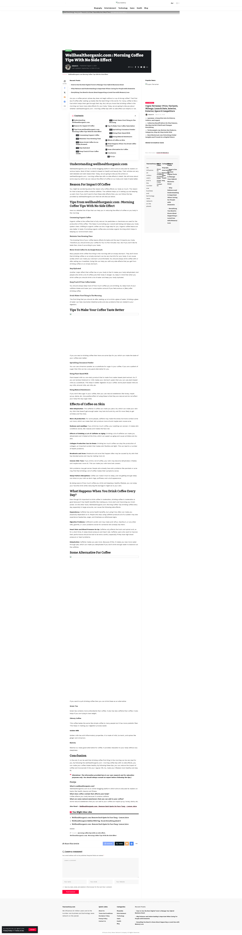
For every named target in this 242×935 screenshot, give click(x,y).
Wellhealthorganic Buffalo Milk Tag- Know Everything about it (96, 821)
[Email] (141, 67)
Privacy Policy (7, 930)
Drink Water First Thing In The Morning (122, 121)
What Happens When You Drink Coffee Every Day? (121, 145)
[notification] (166, 3)
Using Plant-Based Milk (121, 133)
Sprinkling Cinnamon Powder (124, 129)
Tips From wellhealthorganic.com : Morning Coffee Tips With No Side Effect (86, 131)
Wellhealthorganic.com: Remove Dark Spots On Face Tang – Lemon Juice (100, 817)
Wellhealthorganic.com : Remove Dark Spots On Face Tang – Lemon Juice (108, 806)
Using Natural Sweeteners (122, 137)
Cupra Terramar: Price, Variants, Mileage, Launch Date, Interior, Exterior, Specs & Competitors (161, 108)
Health (68, 50)
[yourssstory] (121, 3)
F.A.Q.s (112, 156)
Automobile (149, 102)
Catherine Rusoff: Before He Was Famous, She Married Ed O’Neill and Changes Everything (161, 125)
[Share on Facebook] (135, 67)
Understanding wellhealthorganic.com (81, 121)
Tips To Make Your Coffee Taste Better (121, 126)
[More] (147, 67)
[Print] (144, 67)
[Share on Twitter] (138, 67)
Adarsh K (75, 66)
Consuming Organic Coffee (89, 135)
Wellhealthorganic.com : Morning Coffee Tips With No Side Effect (93, 835)
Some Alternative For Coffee (118, 149)
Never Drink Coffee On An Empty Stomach (87, 143)
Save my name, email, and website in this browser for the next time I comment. (88, 887)
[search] (168, 3)
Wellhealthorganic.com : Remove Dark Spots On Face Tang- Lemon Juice (100, 824)
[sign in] (64, 3)
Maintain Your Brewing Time (90, 139)
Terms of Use (19, 930)
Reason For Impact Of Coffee (84, 126)
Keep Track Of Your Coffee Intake (87, 152)
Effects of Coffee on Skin (116, 140)
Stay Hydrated (84, 148)
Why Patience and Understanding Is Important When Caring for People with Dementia (103, 88)
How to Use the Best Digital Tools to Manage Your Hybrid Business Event (97, 85)
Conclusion (112, 153)
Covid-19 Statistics (162, 153)
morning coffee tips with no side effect (91, 833)
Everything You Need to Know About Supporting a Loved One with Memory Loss (100, 92)
